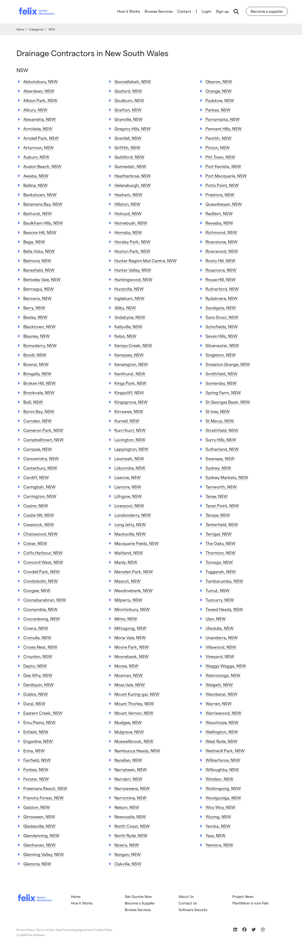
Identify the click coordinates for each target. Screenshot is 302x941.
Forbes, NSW (35, 769)
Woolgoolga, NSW (223, 797)
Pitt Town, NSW (220, 156)
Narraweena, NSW (132, 788)
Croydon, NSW (37, 656)
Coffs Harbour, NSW (43, 552)
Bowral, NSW (36, 364)
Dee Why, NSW (37, 675)
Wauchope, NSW (222, 722)
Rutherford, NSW (222, 288)
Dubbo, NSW (35, 693)
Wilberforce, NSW (223, 759)
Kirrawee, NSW (128, 411)
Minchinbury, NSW (132, 609)
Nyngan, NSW (127, 854)
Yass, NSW (216, 835)
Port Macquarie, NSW (226, 175)
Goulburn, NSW (129, 100)
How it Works (128, 11)
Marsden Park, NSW (133, 571)
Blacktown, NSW (39, 326)
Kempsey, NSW (129, 354)
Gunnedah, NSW (130, 166)
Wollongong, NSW (223, 788)
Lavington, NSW (129, 439)
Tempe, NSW (218, 514)
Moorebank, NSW (131, 656)
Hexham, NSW (128, 194)
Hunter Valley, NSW (132, 269)
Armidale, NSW (37, 128)
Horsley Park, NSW (132, 241)
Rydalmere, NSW (222, 298)
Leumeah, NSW (129, 458)
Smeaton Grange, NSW (228, 364)
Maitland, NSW (128, 552)
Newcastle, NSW (130, 816)
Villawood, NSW (221, 646)
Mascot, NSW (127, 580)
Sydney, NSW (218, 467)
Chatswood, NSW (40, 533)
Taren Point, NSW (222, 505)
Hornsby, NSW (128, 232)
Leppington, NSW (131, 448)
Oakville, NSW (127, 863)
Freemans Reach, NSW (45, 788)
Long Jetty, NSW (130, 524)
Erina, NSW (34, 750)
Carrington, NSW (39, 496)
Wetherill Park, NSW (225, 750)
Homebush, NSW (130, 222)
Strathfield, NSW (222, 430)
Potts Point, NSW (222, 185)
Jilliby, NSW (125, 307)
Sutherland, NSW (222, 448)
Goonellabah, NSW (132, 81)
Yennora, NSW (219, 844)
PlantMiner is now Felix (250, 903)
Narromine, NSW (130, 797)
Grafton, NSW (128, 109)
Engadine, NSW (38, 741)
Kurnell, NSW (126, 420)
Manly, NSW (125, 562)
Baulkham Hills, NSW (43, 222)
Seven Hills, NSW (222, 335)
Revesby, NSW (219, 222)
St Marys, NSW (220, 420)
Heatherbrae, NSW (132, 175)
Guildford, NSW (129, 156)
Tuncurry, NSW (220, 599)
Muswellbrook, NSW (133, 741)
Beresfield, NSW (39, 269)
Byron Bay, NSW (38, 411)
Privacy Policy (25, 929)
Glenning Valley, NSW (43, 854)
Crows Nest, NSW (40, 646)
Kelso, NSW (125, 335)
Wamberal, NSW (221, 693)
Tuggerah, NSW (221, 571)
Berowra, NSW (37, 298)
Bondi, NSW (34, 354)
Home (75, 896)
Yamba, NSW (218, 825)
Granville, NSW (128, 119)
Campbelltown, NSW (43, 439)
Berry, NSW (34, 307)
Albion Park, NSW (40, 100)
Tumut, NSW (218, 590)
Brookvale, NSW (39, 392)
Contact (184, 11)
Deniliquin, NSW (38, 684)
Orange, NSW (219, 90)
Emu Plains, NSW (39, 722)
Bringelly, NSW (37, 373)
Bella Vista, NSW (39, 251)
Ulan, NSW (216, 618)
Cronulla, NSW (37, 637)
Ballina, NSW (35, 185)
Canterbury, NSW (40, 467)
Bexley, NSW (35, 317)
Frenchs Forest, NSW (43, 797)
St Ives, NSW (218, 411)
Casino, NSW (35, 505)
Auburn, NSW (36, 156)
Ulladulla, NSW (220, 628)
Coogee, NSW (36, 590)
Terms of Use (45, 929)
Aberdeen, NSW (38, 90)
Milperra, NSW (128, 599)
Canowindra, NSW (41, 458)
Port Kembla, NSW (223, 166)
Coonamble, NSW (40, 609)
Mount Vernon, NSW (133, 712)
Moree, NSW (126, 665)
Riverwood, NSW (222, 251)
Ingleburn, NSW (129, 298)
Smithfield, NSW (221, 373)
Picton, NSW (218, 147)
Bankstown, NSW (40, 194)
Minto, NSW (125, 618)
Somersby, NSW (221, 382)
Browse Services (158, 11)
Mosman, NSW (128, 675)
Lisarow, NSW (127, 477)
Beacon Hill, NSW (39, 232)
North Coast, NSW (132, 825)
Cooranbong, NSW (41, 618)
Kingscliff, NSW (129, 392)
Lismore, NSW (127, 486)
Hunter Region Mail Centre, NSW (145, 260)
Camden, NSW (37, 420)
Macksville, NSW (130, 533)
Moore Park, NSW (131, 646)
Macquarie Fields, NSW (136, 543)
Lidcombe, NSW (129, 467)
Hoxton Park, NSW (132, 251)
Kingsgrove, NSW (131, 401)
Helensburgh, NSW (132, 185)
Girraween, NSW (39, 816)
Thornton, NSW (220, 552)
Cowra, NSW (35, 628)
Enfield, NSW (35, 731)
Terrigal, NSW (219, 533)
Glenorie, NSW (37, 863)
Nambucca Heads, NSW (137, 750)
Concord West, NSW (43, 562)
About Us (186, 896)
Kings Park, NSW (130, 382)
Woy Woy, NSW (220, 807)
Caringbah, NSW (39, 486)
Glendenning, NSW (41, 835)
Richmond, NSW (221, 232)
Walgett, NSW (219, 684)
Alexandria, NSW (39, 119)
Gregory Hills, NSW (132, 128)
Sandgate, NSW (221, 307)
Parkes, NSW (218, 109)
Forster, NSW (36, 778)
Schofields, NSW (222, 326)
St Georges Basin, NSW (228, 401)
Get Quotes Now (138, 896)
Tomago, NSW (219, 562)
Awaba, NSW (35, 175)
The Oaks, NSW (220, 543)
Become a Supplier (140, 903)
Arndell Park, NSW (41, 137)
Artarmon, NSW (38, 147)
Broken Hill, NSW (39, 382)
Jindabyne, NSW (129, 317)
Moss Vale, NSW (129, 684)
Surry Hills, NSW (221, 439)
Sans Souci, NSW (222, 317)
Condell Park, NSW (41, 571)
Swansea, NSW (220, 458)
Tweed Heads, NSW (224, 609)
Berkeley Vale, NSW (42, 279)
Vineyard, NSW (220, 656)
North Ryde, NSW (130, 835)
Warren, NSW (219, 703)
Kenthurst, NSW (129, 373)
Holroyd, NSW (128, 213)
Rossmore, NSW (221, 269)
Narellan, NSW (128, 759)
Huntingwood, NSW (133, 279)
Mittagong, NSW (130, 628)
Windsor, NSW (219, 778)
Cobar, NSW (35, 543)
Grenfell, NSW (127, 137)
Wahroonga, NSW (223, 675)
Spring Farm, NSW (223, 392)
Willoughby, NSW (222, 769)
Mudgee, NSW (128, 722)
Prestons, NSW (220, 194)
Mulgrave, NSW (129, 731)
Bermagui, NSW (38, 288)
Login (206, 11)
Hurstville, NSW (129, 288)
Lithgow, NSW (128, 496)
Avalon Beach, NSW (42, 166)
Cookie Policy (103, 929)
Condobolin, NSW (40, 580)
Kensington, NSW (131, 364)
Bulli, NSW (33, 401)
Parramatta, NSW (223, 119)
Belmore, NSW (37, 260)
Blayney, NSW (36, 335)
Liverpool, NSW (129, 505)
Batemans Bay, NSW (42, 203)
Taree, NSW (217, 496)
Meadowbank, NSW (133, 590)
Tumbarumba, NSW (224, 580)
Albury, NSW (35, 109)
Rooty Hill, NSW (220, 260)
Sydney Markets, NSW (227, 477)
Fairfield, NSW (37, 759)
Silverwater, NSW (222, 345)
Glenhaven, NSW (39, 844)
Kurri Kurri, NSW (130, 430)
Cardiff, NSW (36, 477)
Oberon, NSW (219, 81)
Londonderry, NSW (132, 514)
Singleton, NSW (221, 354)
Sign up (222, 11)
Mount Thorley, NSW (134, 703)
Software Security (193, 910)
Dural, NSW (34, 703)
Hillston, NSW (127, 203)
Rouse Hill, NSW (221, 279)
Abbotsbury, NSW (40, 81)
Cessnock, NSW (38, 524)
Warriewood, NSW (223, 712)
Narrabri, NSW (128, 778)
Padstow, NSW (220, 100)
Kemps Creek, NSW (133, 345)
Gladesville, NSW (39, 825)
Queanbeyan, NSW (224, 203)
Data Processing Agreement (74, 929)
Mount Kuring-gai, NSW (136, 693)
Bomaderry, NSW (40, 345)
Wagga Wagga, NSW (226, 665)
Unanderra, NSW (222, 637)
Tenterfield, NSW (222, 524)
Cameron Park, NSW (43, 430)
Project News (242, 896)
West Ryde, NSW (221, 741)
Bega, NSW (34, 241)
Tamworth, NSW (221, 486)
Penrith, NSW (218, 137)
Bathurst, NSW (37, 213)
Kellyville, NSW (128, 326)
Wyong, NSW (218, 816)
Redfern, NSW (219, 213)
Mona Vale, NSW (130, 637)
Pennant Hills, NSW (224, 128)
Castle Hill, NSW (38, 514)
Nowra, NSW (126, 844)
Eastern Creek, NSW (43, 712)
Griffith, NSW (127, 147)
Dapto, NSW (35, 665)
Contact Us (188, 903)
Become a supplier (267, 11)
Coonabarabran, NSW (44, 599)
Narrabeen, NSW (130, 769)
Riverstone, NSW (222, 241)
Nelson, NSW (126, 807)
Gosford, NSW (128, 90)
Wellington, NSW (222, 731)
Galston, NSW (36, 807)
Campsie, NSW (37, 448)
